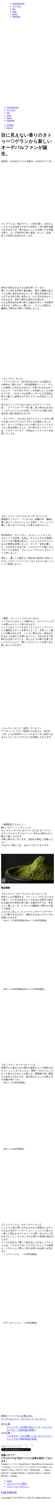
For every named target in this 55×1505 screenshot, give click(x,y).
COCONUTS (9, 1492)
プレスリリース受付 (17, 1483)
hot (13, 9)
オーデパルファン (10, 1419)
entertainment (18, 3)
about (9, 1481)
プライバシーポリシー (18, 1486)
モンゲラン (40, 1419)
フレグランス (27, 1419)
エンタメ (16, 6)
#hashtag (16, 16)
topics (15, 14)
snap (14, 11)
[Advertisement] (27, 75)
